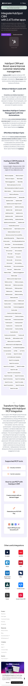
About (2, 644)
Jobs (2, 647)
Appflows (21, 127)
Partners (3, 621)
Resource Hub (4, 630)
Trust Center (4, 658)
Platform (3, 613)
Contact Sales (4, 649)
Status (2, 661)
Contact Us (3, 652)
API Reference (4, 638)
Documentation (5, 635)
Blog (2, 633)
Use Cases (3, 616)
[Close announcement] (25, 7)
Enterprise (3, 624)
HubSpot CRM (7, 75)
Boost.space (19, 79)
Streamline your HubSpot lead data (13, 95)
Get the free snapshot (17, 682)
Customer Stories (5, 619)
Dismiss (7, 682)
